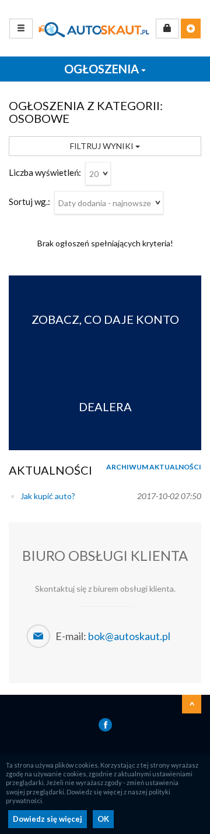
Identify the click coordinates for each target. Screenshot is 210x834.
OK (103, 819)
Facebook (105, 724)
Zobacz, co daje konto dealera (105, 363)
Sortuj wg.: (29, 201)
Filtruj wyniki (102, 146)
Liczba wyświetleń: (45, 172)
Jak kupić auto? (47, 496)
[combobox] (98, 173)
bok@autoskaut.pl (129, 636)
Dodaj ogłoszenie (191, 28)
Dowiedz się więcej (47, 819)
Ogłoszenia (102, 69)
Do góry (192, 704)
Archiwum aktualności (153, 466)
